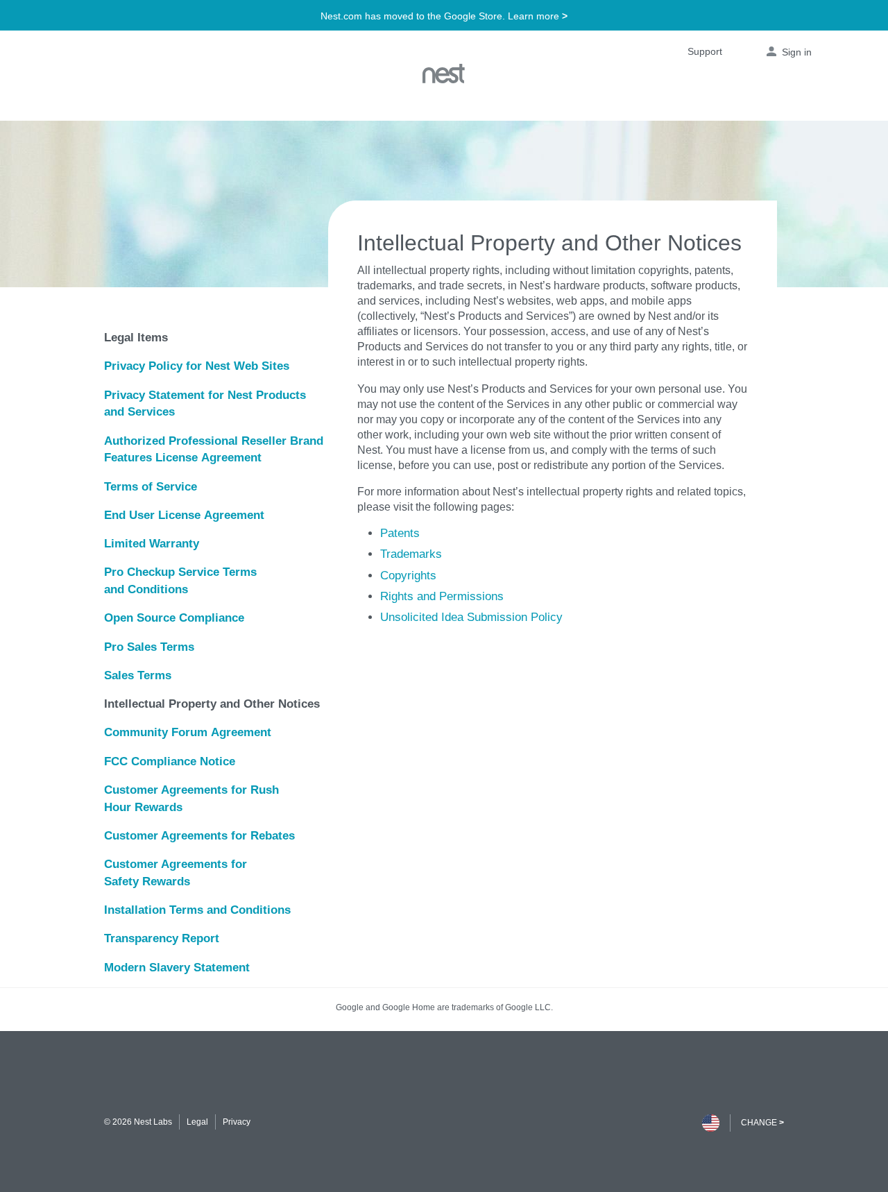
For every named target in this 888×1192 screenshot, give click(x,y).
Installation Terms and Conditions (197, 909)
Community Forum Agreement (187, 732)
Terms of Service (150, 486)
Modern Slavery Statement (177, 967)
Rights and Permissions (442, 596)
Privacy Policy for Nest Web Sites (196, 365)
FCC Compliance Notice (169, 761)
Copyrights (408, 575)
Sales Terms (137, 675)
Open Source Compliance (174, 617)
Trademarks (411, 553)
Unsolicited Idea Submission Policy (471, 617)
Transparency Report (161, 938)
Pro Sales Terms (149, 646)
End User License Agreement (184, 515)
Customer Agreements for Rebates (199, 835)
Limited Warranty (151, 543)
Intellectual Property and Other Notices (212, 703)
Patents (400, 533)
